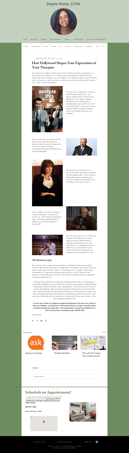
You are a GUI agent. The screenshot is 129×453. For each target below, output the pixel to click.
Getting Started (36, 46)
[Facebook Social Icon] (97, 442)
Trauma (54, 46)
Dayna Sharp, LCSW (64, 4)
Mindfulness (88, 46)
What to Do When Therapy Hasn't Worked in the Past (91, 355)
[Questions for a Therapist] (36, 343)
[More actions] (96, 58)
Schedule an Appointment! (48, 392)
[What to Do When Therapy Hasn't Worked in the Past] (93, 343)
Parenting (68, 46)
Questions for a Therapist (33, 353)
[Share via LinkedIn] (41, 320)
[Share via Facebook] (33, 320)
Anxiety (46, 46)
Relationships (78, 46)
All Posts (25, 46)
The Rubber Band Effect (62, 353)
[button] (103, 46)
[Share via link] (46, 320)
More (97, 46)
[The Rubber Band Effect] (64, 343)
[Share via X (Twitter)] (37, 320)
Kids (60, 46)
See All (104, 332)
